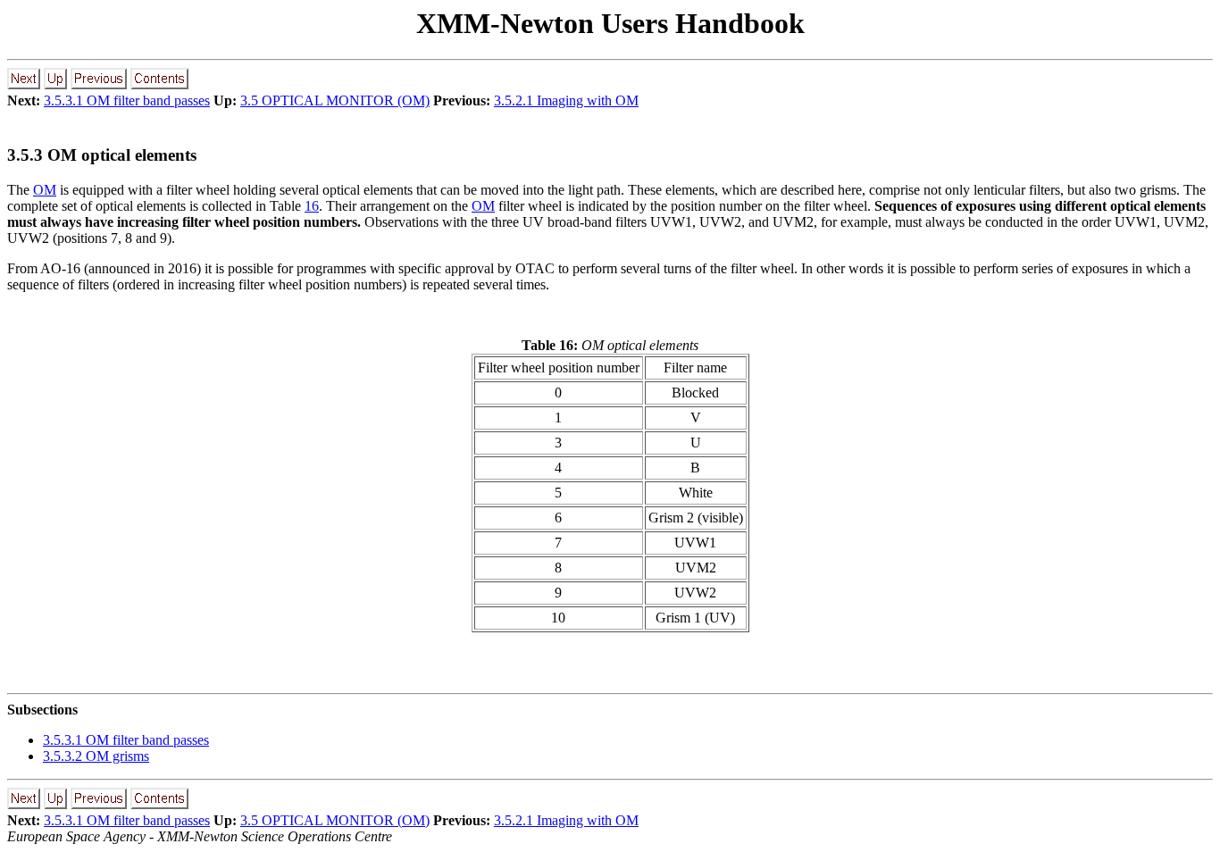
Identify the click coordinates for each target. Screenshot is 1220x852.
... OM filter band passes (126, 740)
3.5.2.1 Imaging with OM (566, 100)
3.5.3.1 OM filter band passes (127, 100)
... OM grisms (96, 756)
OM (44, 189)
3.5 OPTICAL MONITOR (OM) (335, 100)
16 (312, 205)
